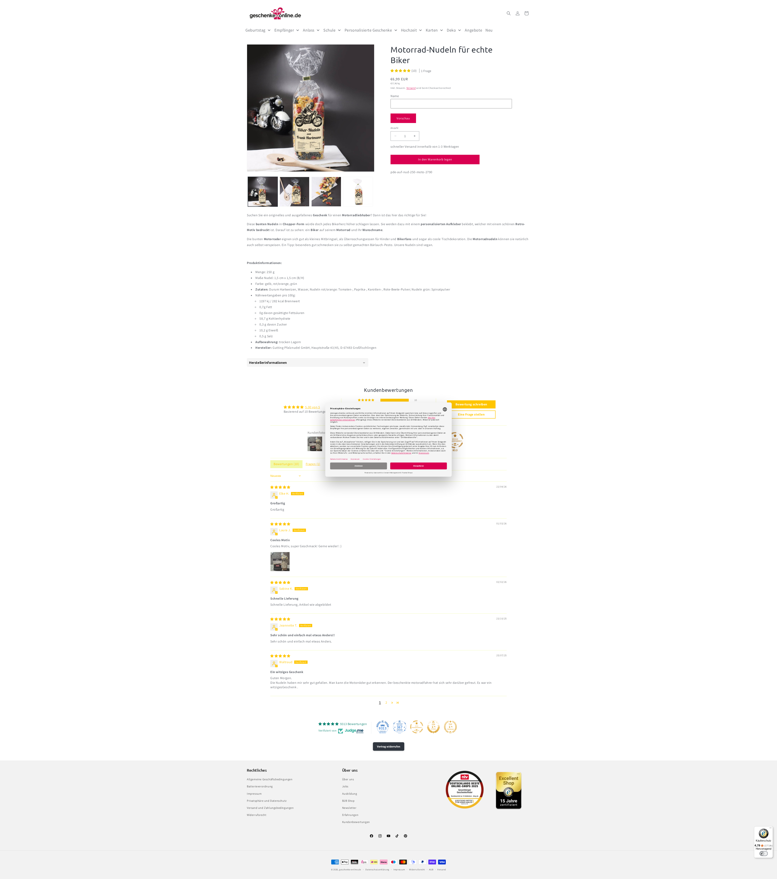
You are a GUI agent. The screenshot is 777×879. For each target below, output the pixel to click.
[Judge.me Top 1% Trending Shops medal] (450, 726)
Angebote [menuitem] (473, 30)
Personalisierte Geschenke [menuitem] (368, 30)
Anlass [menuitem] (308, 30)
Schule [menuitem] (329, 30)
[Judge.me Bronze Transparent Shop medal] (455, 440)
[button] (508, 13)
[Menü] (770, 828)
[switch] (764, 853)
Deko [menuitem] (451, 30)
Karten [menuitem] (432, 30)
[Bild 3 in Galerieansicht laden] (326, 192)
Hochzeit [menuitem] (409, 30)
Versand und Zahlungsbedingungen (270, 808)
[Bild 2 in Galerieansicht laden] (294, 192)
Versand (411, 87)
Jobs (345, 786)
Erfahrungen (350, 815)
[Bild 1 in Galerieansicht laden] (263, 192)
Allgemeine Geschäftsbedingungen (270, 779)
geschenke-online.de (350, 869)
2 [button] (386, 702)
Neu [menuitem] (489, 30)
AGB (431, 869)
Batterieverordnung (260, 786)
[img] (280, 487)
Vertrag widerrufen (388, 746)
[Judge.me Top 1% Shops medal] (433, 726)
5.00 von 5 (312, 407)
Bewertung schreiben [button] (471, 404)
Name (395, 96)
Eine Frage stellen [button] (471, 414)
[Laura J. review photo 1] (280, 561)
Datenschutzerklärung (377, 869)
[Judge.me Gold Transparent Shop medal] (416, 726)
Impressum (254, 793)
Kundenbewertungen (356, 822)
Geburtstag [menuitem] (255, 30)
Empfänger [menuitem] (284, 30)
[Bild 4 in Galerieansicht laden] (358, 192)
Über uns (348, 779)
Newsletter (349, 808)
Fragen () (313, 464)
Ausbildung (349, 793)
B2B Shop (348, 801)
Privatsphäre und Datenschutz (267, 801)
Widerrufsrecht (256, 815)
